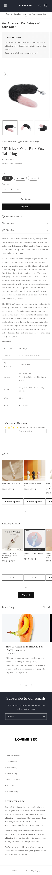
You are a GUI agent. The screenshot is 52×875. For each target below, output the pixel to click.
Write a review (26, 431)
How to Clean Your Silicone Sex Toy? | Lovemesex (24, 648)
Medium (20, 178)
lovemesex (21, 871)
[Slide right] (32, 63)
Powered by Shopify (33, 871)
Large (33, 178)
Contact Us (9, 786)
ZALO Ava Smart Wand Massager (32, 485)
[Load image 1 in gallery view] (10, 127)
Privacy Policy (11, 768)
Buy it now (26, 207)
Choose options (12, 502)
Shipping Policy (12, 761)
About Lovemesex (12, 755)
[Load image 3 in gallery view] (42, 127)
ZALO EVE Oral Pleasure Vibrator (11, 485)
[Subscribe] (44, 716)
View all (26, 595)
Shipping (5, 163)
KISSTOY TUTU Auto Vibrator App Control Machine (10, 555)
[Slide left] (20, 63)
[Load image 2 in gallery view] (26, 127)
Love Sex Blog (11, 792)
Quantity (5, 184)
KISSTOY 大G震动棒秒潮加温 (34, 554)
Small (7, 178)
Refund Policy (11, 774)
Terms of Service (12, 780)
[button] (5, 5)
